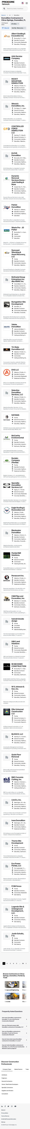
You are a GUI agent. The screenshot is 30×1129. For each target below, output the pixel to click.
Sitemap (3, 1122)
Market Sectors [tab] (18, 1069)
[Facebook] (5, 1106)
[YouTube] (15, 1106)
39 (23, 963)
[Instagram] (11, 1106)
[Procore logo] (8, 2)
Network (6, 4)
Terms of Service (5, 1116)
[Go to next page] (26, 963)
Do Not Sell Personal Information (8, 1119)
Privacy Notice (4, 1113)
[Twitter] (8, 1106)
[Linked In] (2, 1106)
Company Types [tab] (7, 1069)
